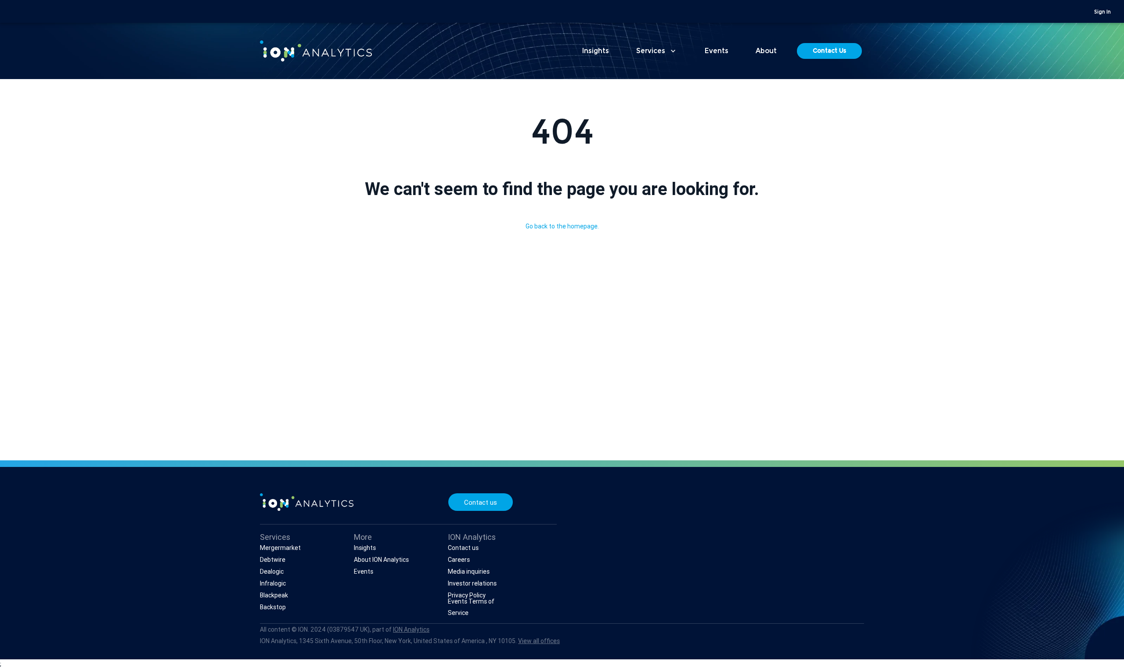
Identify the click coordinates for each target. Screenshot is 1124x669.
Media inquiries (469, 571)
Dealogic (272, 571)
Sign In (1102, 12)
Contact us (480, 502)
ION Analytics (411, 629)
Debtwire (272, 560)
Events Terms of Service (471, 607)
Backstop (273, 607)
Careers (459, 560)
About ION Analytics (381, 560)
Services (656, 51)
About (766, 51)
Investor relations (472, 583)
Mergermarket (280, 548)
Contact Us (829, 51)
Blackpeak (274, 595)
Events (716, 51)
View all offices (539, 641)
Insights (595, 51)
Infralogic (273, 583)
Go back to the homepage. (562, 226)
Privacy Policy (467, 595)
